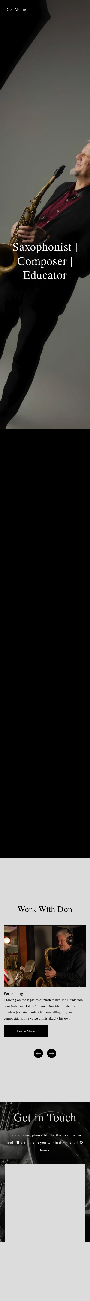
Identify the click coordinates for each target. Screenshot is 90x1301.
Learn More (26, 1031)
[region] (45, 992)
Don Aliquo (15, 9)
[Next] (51, 1053)
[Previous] (38, 1053)
